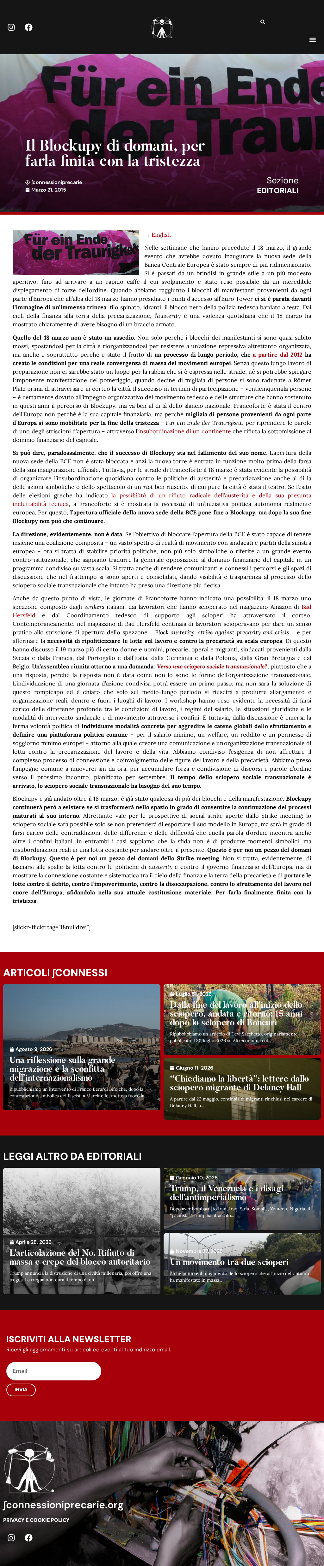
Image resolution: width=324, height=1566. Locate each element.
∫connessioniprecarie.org (63, 1504)
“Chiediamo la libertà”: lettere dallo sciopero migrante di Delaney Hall (239, 1084)
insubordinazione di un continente (184, 431)
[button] (312, 39)
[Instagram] (11, 27)
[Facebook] (28, 27)
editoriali (278, 190)
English (161, 234)
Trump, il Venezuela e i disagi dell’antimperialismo (227, 1193)
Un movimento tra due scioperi (229, 1262)
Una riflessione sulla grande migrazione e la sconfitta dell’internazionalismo (62, 1069)
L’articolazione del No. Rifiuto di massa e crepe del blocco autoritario (80, 1258)
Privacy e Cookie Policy (36, 1520)
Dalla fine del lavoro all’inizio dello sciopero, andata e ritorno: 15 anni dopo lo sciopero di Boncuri (236, 1014)
